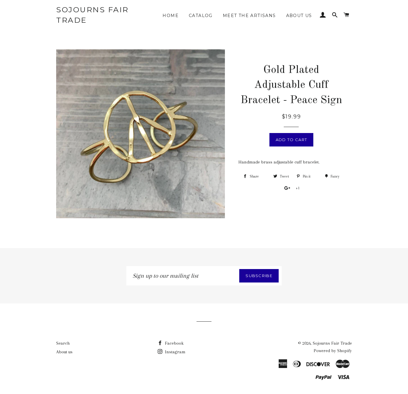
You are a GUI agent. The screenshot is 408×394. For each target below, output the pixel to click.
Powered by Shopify (333, 350)
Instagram (174, 352)
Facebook (174, 343)
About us (299, 15)
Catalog (201, 15)
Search (63, 343)
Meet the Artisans (249, 15)
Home (170, 15)
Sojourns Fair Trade (92, 15)
